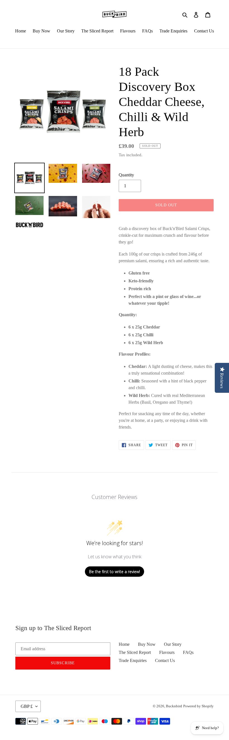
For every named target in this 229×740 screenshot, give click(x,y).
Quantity (126, 174)
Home (124, 644)
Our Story (173, 644)
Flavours (167, 652)
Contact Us (165, 660)
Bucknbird (174, 706)
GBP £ (27, 706)
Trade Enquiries (133, 660)
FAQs (188, 652)
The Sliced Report (135, 652)
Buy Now (147, 644)
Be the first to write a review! (114, 571)
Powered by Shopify (198, 706)
